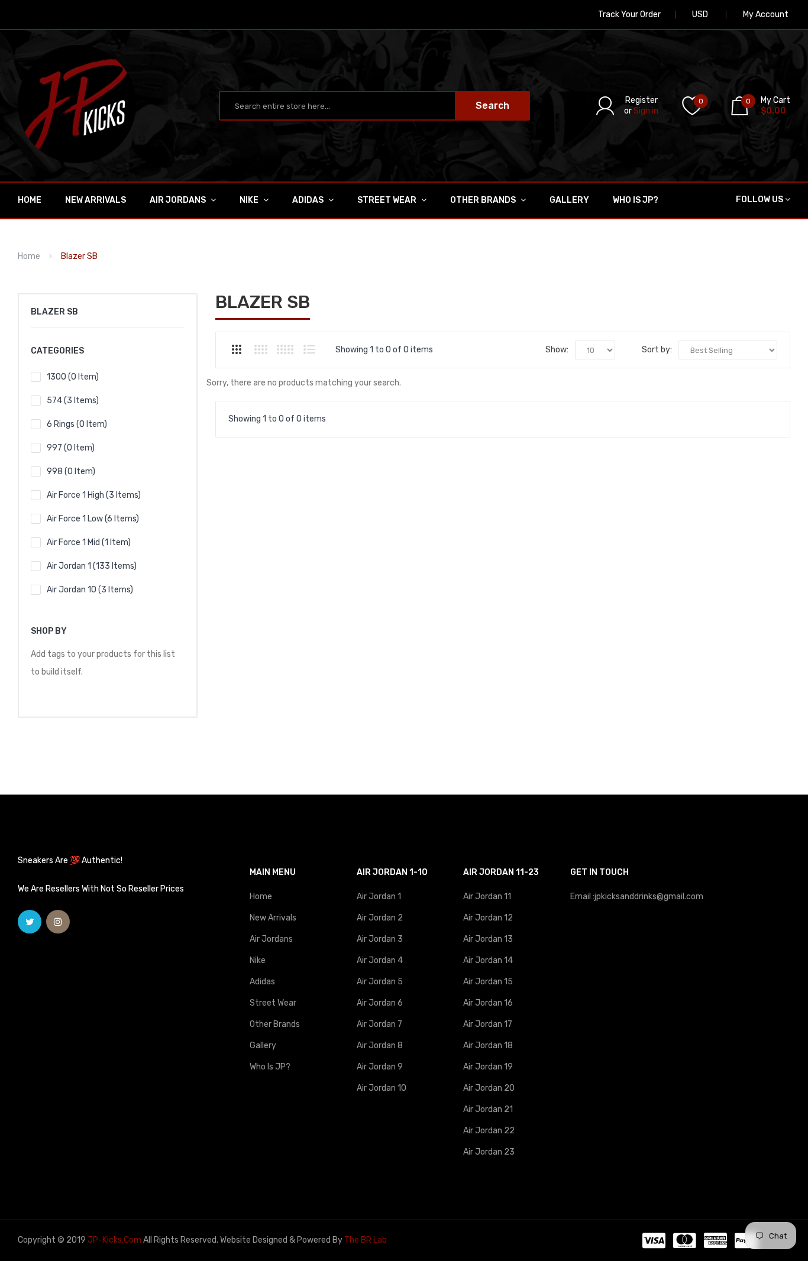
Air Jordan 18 (488, 1045)
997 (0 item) (71, 448)
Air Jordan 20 (489, 1088)
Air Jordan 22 (489, 1131)
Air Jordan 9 (380, 1067)
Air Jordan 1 (379, 897)
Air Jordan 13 (488, 939)
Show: (556, 350)
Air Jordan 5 (380, 982)
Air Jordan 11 (487, 897)
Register (641, 100)
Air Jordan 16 (488, 1003)
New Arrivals (273, 918)
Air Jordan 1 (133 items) (92, 566)
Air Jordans (271, 939)
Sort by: (657, 350)
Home (29, 256)
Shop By (49, 631)
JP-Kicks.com (114, 1240)
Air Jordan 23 (489, 1152)
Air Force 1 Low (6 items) (93, 519)
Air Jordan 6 (380, 1003)
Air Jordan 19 (488, 1067)
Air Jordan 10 (381, 1088)
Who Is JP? (270, 1067)
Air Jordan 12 (488, 918)
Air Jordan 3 (380, 939)
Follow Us (759, 200)
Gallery (263, 1045)
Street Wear (273, 1003)
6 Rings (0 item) (77, 424)
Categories (57, 351)
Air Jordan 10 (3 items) (90, 590)
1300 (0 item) (73, 377)
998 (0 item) (71, 471)
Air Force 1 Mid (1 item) (89, 542)
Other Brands (275, 1024)
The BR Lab (365, 1240)
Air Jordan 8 (380, 1045)
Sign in (646, 111)
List (309, 349)
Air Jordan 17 (487, 1024)
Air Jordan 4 (380, 960)
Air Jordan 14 (488, 960)
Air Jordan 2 (380, 918)
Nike (258, 960)
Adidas (262, 982)
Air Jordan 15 (488, 982)
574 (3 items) (73, 401)
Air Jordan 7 (379, 1024)
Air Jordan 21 (488, 1109)
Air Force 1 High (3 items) (94, 495)
